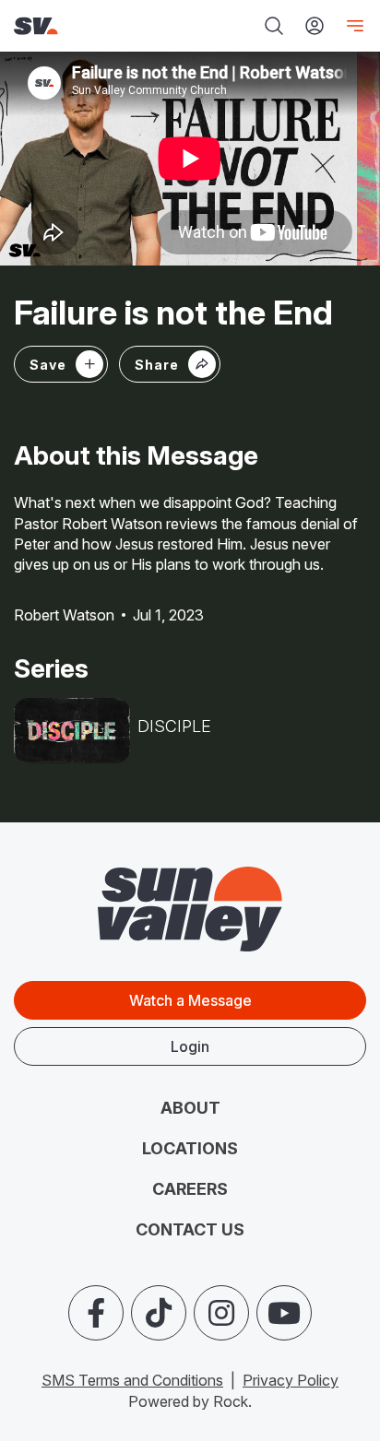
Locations (190, 1148)
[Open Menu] (351, 26)
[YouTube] (284, 1313)
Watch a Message (190, 1000)
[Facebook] (96, 1313)
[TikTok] (158, 1313)
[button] (169, 364)
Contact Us (190, 1229)
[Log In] (314, 26)
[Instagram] (221, 1313)
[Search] (273, 26)
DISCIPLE (174, 726)
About (190, 1107)
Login (190, 1046)
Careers (190, 1189)
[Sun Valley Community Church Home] (79, 26)
